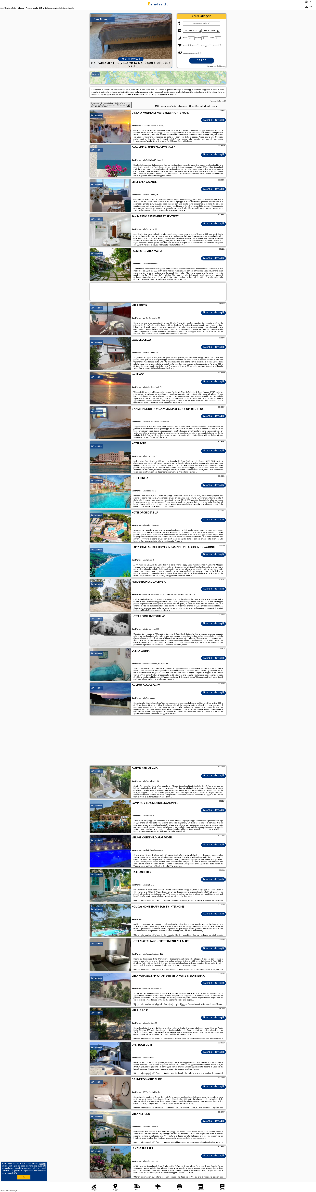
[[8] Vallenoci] (110, 388)
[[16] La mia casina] (110, 664)
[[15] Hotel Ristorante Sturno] (110, 630)
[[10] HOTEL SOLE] (110, 457)
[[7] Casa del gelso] (110, 353)
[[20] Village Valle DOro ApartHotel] (110, 851)
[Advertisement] (158, 741)
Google (42, 1164)
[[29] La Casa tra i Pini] (110, 1162)
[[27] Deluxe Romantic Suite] (110, 1093)
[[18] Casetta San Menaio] (110, 782)
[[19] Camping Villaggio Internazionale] (110, 816)
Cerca (202, 60)
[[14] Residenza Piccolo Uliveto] (110, 595)
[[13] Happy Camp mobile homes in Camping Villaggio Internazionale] (110, 560)
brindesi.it (158, 4)
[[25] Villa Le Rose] (110, 1024)
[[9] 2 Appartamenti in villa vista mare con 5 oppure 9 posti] (110, 422)
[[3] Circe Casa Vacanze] (110, 195)
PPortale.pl (13, 1191)
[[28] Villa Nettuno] (110, 1127)
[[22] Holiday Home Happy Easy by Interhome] (110, 920)
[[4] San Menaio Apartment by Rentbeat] (110, 230)
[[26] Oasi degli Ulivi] (110, 1058)
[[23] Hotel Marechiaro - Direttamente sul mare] (110, 954)
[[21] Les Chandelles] (110, 885)
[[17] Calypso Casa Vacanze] (110, 699)
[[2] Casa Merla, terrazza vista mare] (110, 161)
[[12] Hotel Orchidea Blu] (110, 526)
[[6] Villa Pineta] (110, 319)
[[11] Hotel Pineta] (110, 491)
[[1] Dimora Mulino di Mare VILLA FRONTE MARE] (110, 126)
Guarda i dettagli (213, 120)
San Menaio (96, 115)
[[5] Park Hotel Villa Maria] (110, 264)
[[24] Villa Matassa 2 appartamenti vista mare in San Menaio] (110, 989)
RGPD (14, 1173)
